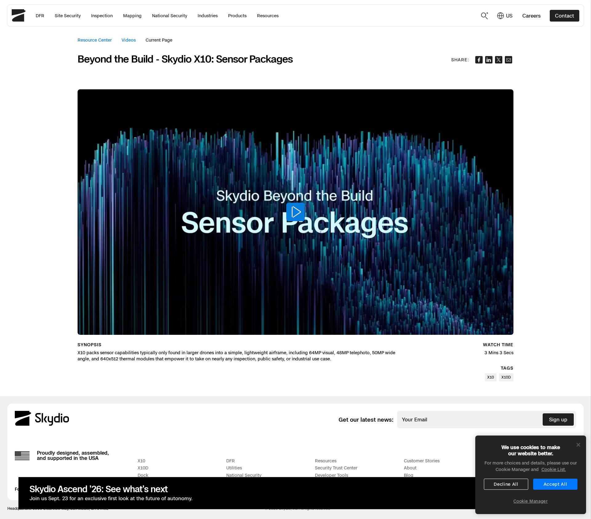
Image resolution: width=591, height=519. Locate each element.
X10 (141, 460)
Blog (408, 475)
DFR (40, 15)
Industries (208, 15)
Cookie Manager (530, 500)
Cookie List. (553, 469)
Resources (268, 15)
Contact (564, 16)
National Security (169, 15)
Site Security (68, 15)
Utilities (234, 467)
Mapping (132, 15)
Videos (129, 40)
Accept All (555, 484)
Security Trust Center (336, 467)
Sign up (558, 419)
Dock (143, 475)
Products (237, 15)
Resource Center (95, 40)
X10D (143, 467)
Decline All (506, 484)
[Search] (485, 16)
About (410, 467)
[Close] (578, 445)
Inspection (102, 15)
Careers (531, 16)
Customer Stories (422, 460)
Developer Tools (331, 475)
